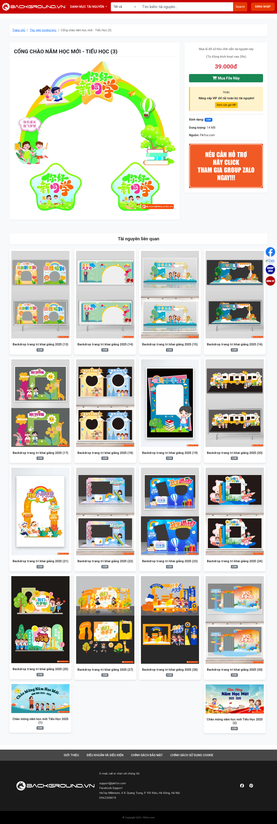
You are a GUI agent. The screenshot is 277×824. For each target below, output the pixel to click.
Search (240, 6)
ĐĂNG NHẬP (263, 6)
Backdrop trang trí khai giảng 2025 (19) (170, 453)
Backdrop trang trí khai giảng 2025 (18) (105, 453)
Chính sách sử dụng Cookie (191, 755)
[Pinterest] (251, 786)
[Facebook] (242, 786)
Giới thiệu (71, 755)
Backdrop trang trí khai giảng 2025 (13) (40, 344)
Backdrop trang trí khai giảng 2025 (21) (40, 561)
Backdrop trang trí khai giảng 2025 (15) (170, 344)
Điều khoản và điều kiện (104, 755)
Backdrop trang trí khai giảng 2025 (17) (40, 453)
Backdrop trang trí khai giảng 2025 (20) (234, 453)
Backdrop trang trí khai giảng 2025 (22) (105, 561)
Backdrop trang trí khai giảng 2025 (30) (234, 669)
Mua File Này (228, 78)
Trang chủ (18, 30)
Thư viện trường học (43, 30)
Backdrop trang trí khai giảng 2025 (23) (170, 561)
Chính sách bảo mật (147, 755)
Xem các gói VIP (226, 104)
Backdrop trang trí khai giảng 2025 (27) (105, 669)
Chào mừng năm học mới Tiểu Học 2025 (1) (40, 720)
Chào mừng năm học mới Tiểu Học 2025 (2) (235, 721)
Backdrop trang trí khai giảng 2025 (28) (170, 669)
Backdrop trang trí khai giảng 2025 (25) (40, 669)
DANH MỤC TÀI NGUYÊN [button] (87, 6)
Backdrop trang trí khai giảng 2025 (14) (105, 344)
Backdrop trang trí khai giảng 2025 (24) (234, 561)
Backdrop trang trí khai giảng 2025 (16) (234, 344)
